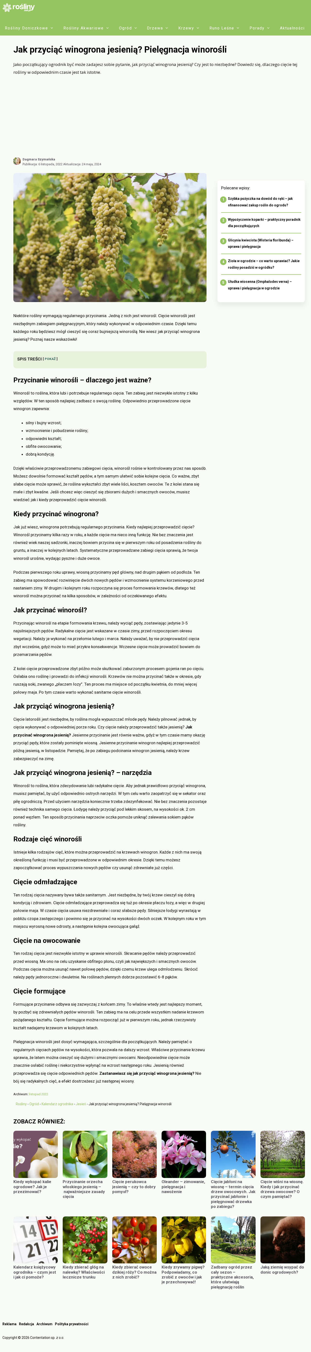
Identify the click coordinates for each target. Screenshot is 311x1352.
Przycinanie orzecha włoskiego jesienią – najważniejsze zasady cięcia (84, 1189)
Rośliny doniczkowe (26, 28)
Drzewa (155, 28)
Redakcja (26, 1324)
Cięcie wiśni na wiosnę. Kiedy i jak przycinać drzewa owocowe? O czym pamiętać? (282, 1189)
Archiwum (44, 1324)
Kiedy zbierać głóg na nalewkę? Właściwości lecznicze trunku (84, 1272)
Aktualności (292, 28)
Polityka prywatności (71, 1324)
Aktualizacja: (82, 164)
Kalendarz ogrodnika (57, 1104)
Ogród (125, 28)
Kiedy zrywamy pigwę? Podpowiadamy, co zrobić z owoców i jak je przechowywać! (183, 1274)
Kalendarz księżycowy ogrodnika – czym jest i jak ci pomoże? (34, 1272)
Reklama (9, 1324)
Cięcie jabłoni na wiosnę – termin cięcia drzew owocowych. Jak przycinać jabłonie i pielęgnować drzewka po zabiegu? (233, 1194)
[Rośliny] (20, 7)
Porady (257, 28)
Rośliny (21, 1104)
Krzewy (186, 28)
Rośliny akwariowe (83, 28)
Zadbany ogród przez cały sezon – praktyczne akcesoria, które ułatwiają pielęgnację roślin (232, 1277)
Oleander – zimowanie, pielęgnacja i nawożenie (183, 1186)
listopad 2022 (38, 1094)
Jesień (81, 1104)
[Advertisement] (159, 116)
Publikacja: (42, 164)
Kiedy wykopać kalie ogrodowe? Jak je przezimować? (32, 1186)
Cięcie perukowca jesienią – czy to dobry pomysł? (134, 1186)
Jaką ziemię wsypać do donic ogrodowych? (282, 1269)
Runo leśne (221, 28)
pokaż (50, 359)
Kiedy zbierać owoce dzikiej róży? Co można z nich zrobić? (134, 1272)
